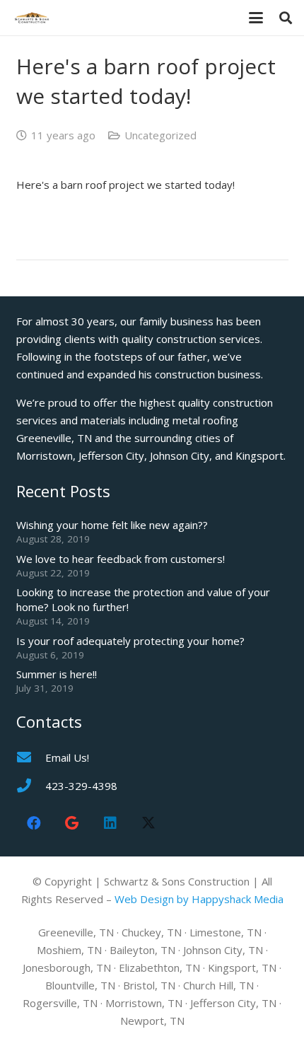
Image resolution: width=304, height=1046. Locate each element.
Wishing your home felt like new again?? (112, 525)
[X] (148, 823)
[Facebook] (34, 823)
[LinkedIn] (110, 823)
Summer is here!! (56, 674)
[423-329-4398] (30, 786)
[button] (255, 18)
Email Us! (67, 757)
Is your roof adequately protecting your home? (130, 641)
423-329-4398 (81, 786)
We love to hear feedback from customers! (120, 559)
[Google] (72, 823)
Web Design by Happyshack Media (199, 899)
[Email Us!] (30, 757)
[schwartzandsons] (32, 18)
